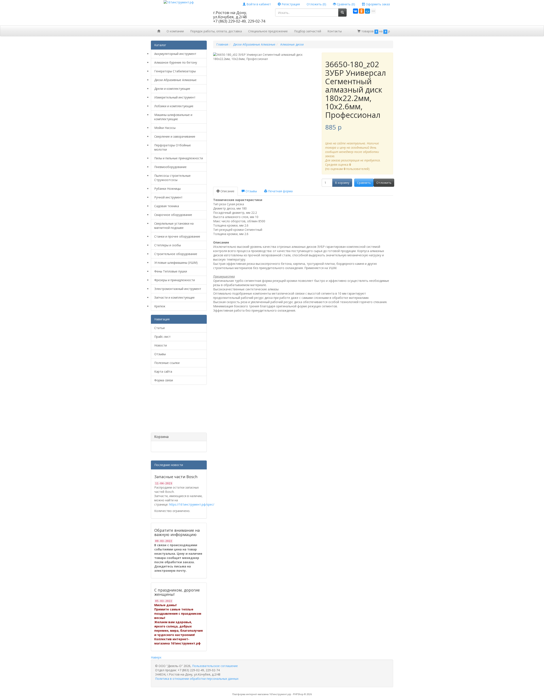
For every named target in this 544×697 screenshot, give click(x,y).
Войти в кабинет (258, 4)
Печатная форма (280, 191)
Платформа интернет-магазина (250, 694)
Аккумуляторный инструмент (175, 54)
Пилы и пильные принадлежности (178, 158)
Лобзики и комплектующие (173, 106)
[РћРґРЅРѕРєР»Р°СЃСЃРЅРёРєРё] (361, 11)
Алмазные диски (292, 44)
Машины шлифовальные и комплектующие (173, 117)
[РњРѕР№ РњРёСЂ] (367, 11)
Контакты (334, 31)
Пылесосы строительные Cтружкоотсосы (172, 178)
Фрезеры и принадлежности (174, 280)
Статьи (159, 328)
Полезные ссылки (167, 363)
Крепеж (159, 306)
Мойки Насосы (165, 128)
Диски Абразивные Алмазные (175, 80)
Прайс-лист (162, 337)
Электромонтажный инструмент (177, 289)
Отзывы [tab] (251, 191)
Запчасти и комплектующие (174, 297)
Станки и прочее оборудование (177, 236)
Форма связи (163, 380)
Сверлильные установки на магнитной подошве (174, 225)
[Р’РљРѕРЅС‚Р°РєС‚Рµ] (355, 11)
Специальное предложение (268, 31)
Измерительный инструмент (175, 97)
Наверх (156, 657)
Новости (160, 345)
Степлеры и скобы (167, 245)
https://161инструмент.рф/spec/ (191, 504)
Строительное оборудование (175, 254)
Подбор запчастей (307, 31)
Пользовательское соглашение (215, 666)
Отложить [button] (383, 183)
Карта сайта (163, 371)
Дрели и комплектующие (172, 89)
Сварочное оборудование (173, 215)
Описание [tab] (227, 191)
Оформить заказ (377, 4)
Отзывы (160, 354)
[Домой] (158, 31)
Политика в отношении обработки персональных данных (196, 679)
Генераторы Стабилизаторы (175, 71)
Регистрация (290, 4)
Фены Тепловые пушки (170, 271)
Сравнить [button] (364, 183)
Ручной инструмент (168, 197)
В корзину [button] (342, 183)
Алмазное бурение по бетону (175, 62)
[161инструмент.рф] (179, 2)
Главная (222, 44)
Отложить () (316, 4)
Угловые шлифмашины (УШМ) (176, 263)
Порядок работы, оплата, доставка (216, 31)
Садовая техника (166, 206)
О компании (175, 31)
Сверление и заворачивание (174, 136)
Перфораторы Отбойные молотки (172, 147)
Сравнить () (345, 4)
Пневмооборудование (170, 167)
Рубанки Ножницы (167, 189)
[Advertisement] (172, 410)
